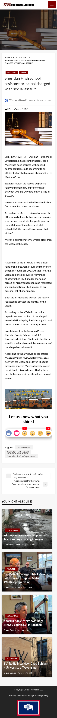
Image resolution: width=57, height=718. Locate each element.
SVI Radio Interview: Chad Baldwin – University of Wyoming (26, 665)
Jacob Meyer (24, 447)
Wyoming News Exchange (22, 100)
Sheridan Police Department (21, 456)
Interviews (12, 659)
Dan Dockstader (12, 544)
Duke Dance (10, 587)
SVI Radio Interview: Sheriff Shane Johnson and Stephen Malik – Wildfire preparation (26, 578)
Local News (12, 530)
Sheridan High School (18, 451)
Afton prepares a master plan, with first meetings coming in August (26, 537)
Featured (23, 58)
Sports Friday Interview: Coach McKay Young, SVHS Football (24, 622)
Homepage (9, 58)
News (23, 72)
